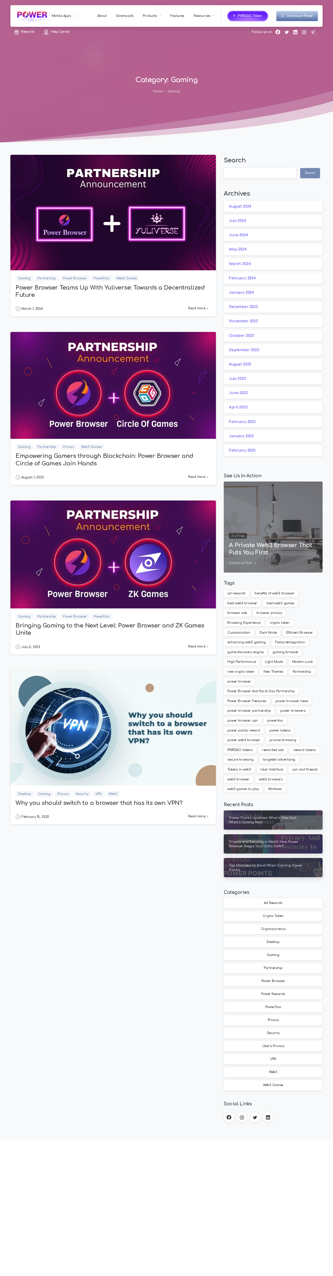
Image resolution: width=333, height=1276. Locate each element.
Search (235, 160)
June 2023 (238, 393)
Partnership (302, 672)
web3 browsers (271, 779)
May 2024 (238, 250)
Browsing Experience (243, 623)
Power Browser (273, 981)
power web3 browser (243, 740)
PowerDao (273, 1007)
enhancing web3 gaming (246, 642)
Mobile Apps (62, 16)
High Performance (241, 662)
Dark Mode (268, 632)
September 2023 (244, 350)
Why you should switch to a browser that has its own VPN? (99, 803)
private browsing (283, 740)
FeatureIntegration (290, 642)
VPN (273, 1059)
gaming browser (285, 652)
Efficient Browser (299, 632)
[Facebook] (277, 32)
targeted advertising (279, 759)
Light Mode (274, 662)
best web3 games (280, 603)
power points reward (243, 730)
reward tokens (304, 750)
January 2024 (241, 292)
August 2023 (240, 364)
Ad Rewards (273, 903)
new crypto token (240, 672)
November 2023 (243, 321)
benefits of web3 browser (274, 593)
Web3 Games (273, 1085)
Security (273, 1033)
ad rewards (236, 593)
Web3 (273, 1072)
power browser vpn (242, 720)
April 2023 (238, 407)
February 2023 (242, 422)
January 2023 (241, 436)
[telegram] (313, 32)
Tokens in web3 (239, 769)
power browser (239, 681)
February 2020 (242, 450)
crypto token (280, 623)
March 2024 (240, 264)
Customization (238, 632)
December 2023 (243, 307)
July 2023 (237, 379)
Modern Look (302, 662)
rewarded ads (273, 750)
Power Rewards (273, 994)
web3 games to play (243, 789)
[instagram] (304, 32)
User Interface (271, 769)
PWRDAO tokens (240, 750)
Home (157, 91)
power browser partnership (249, 711)
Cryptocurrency (273, 929)
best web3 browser (242, 603)
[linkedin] (295, 32)
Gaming (174, 91)
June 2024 (238, 235)
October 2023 (241, 336)
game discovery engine (245, 652)
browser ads (237, 613)
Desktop (273, 942)
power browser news (292, 701)
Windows (275, 789)
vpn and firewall (305, 769)
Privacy (273, 1020)
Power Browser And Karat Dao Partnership (261, 691)
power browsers (293, 711)
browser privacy (269, 613)
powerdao (275, 720)
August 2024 (240, 206)
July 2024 (237, 221)
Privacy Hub (118, 1269)
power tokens (280, 730)
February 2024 (242, 278)
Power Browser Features (246, 701)
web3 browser (238, 779)
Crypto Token (273, 916)
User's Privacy (273, 1046)
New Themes (273, 672)
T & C (134, 1269)
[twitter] (286, 32)
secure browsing (240, 759)
